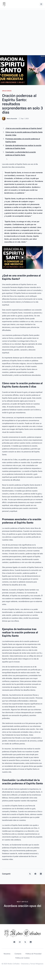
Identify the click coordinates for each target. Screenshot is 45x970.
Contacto (18, 954)
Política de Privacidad (33, 954)
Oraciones (7, 91)
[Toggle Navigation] (41, 4)
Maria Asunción (12, 118)
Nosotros (7, 954)
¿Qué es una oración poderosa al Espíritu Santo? (23, 128)
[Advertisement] (22, 31)
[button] (22, 257)
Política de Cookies (22, 958)
